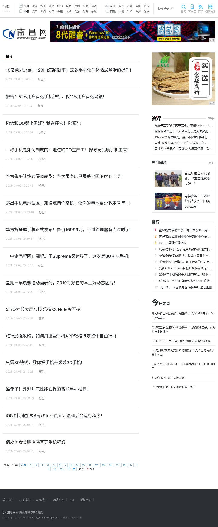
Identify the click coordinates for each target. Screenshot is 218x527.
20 (61, 469)
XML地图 (41, 499)
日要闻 (161, 303)
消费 (121, 11)
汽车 (34, 11)
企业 (113, 6)
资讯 (26, 6)
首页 (6, 8)
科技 (26, 11)
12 (96, 465)
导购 (129, 11)
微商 (161, 8)
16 (124, 465)
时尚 (43, 11)
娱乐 (43, 6)
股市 (51, 11)
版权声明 (85, 499)
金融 (94, 11)
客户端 (192, 11)
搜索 (183, 11)
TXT (71, 499)
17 (131, 465)
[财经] (156, 118)
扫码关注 (210, 11)
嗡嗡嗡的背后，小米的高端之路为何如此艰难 (184, 131)
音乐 (146, 6)
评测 (138, 11)
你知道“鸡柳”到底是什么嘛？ (169, 377)
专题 (85, 6)
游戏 (121, 6)
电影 (138, 6)
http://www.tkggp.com (45, 517)
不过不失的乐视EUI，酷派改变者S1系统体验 (188, 255)
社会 (51, 6)
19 (54, 469)
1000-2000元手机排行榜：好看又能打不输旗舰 (181, 341)
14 (110, 465)
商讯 (113, 11)
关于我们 (8, 499)
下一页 (71, 469)
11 (90, 465)
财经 (34, 6)
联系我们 (24, 499)
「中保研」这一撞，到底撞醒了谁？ (174, 387)
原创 (77, 6)
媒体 (68, 6)
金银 (60, 11)
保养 (146, 11)
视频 (60, 6)
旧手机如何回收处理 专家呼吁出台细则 (186, 287)
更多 (211, 118)
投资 (85, 11)
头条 (77, 11)
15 (117, 465)
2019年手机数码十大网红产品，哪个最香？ (188, 274)
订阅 (200, 11)
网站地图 (58, 499)
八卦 (129, 6)
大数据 (168, 8)
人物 (68, 11)
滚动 (94, 6)
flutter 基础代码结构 (172, 242)
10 (83, 465)
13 (103, 465)
